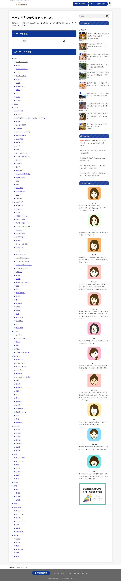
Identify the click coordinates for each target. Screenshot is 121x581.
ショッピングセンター (23, 226)
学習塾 (18, 493)
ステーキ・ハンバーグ (23, 132)
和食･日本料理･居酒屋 (23, 174)
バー (17, 149)
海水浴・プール (21, 412)
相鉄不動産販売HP (80, 4)
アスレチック (20, 363)
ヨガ (17, 524)
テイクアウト (20, 237)
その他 (18, 539)
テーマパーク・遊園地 (23, 377)
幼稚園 (18, 500)
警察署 (18, 450)
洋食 (17, 181)
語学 (17, 553)
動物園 (18, 384)
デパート (19, 240)
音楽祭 (18, 97)
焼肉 (17, 184)
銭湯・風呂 (19, 531)
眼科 (17, 475)
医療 (15, 454)
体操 (17, 345)
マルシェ (19, 79)
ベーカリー (19, 247)
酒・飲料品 (19, 321)
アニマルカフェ (21, 366)
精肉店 (18, 307)
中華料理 (19, 170)
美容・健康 (17, 507)
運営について (85, 573)
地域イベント (20, 86)
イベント (17, 58)
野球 (17, 556)
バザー (18, 72)
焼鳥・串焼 (19, 188)
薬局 (17, 479)
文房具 (18, 296)
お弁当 (18, 212)
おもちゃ (19, 209)
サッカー (19, 335)
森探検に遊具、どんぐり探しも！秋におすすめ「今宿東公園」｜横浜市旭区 (98, 75)
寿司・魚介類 (20, 177)
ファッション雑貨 (21, 244)
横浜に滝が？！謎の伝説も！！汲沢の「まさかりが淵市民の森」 (98, 66)
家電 (17, 286)
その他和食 (19, 139)
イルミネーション (21, 62)
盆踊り (18, 90)
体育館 (18, 429)
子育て (16, 482)
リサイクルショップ (22, 261)
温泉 (17, 415)
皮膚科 (18, 471)
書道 (17, 546)
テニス (18, 342)
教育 (15, 486)
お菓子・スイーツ (21, 216)
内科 (17, 464)
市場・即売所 (20, 293)
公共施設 (17, 426)
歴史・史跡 (19, 408)
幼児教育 (19, 496)
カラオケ (19, 373)
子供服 (18, 279)
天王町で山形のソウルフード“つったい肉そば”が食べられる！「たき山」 (97, 46)
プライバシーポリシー (58, 573)
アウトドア (19, 359)
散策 (17, 394)
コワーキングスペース (23, 352)
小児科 (18, 468)
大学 (17, 489)
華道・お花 (19, 549)
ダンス (18, 542)
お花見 (18, 65)
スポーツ (17, 331)
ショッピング (18, 202)
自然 (17, 419)
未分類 (16, 503)
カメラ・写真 (20, 223)
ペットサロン (20, 521)
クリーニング (20, 514)
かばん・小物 (20, 219)
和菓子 (18, 275)
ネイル (18, 517)
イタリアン (19, 114)
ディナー (19, 146)
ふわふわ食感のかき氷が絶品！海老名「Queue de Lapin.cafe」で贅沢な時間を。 (98, 56)
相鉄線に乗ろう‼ (56, 578)
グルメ (16, 107)
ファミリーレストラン (23, 156)
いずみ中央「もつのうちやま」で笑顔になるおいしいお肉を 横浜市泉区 (98, 106)
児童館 (18, 433)
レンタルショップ (21, 268)
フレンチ (19, 160)
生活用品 (19, 303)
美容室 (18, 528)
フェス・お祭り (21, 76)
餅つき (18, 100)
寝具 (17, 289)
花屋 (17, 314)
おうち (16, 104)
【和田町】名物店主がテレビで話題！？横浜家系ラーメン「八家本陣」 (97, 116)
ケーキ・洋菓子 (21, 125)
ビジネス (17, 349)
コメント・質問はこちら (98, 4)
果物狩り (19, 401)
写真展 (18, 83)
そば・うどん (20, 142)
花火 (17, 93)
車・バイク (19, 317)
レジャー (17, 356)
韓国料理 (19, 198)
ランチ (18, 167)
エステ (18, 510)
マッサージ (19, 461)
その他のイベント (21, 69)
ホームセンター (21, 254)
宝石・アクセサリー (22, 282)
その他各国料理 (21, 135)
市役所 (18, 440)
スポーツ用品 (20, 233)
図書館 (18, 436)
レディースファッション (24, 265)
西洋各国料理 (20, 191)
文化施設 (19, 443)
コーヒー (19, 128)
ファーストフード (21, 153)
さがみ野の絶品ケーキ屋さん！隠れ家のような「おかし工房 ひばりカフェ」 (98, 85)
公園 (17, 380)
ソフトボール (20, 338)
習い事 (16, 535)
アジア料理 (19, 111)
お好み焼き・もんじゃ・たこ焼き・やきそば (30, 118)
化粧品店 (19, 272)
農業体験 (19, 422)
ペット (18, 251)
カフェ (18, 121)
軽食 (17, 195)
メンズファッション (22, 258)
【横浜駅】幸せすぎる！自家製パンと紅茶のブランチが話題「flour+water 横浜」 (98, 36)
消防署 (18, 447)
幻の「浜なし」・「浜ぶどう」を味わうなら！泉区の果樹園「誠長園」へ (98, 95)
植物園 (18, 405)
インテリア (19, 205)
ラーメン (19, 163)
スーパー (19, 230)
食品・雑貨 (19, 328)
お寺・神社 (19, 370)
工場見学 (19, 387)
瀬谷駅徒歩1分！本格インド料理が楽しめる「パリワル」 (97, 125)
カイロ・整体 (20, 457)
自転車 (18, 310)
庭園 (17, 391)
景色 (17, 398)
